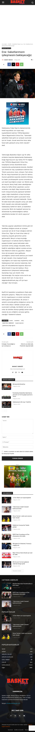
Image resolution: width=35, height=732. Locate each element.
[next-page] (6, 411)
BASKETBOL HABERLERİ (8, 323)
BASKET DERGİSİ (8, 59)
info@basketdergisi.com (13, 703)
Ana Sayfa (4, 44)
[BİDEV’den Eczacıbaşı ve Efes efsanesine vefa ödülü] (6, 537)
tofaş (22, 320)
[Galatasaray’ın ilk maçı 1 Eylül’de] (6, 404)
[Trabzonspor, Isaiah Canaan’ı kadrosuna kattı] (6, 509)
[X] (13, 64)
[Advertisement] (17, 23)
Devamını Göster (17, 571)
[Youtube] (22, 372)
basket (11, 320)
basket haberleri (19, 323)
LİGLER (9, 44)
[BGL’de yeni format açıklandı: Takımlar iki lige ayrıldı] (6, 564)
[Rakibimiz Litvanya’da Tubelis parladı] (6, 527)
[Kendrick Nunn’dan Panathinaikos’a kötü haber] (6, 586)
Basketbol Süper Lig (17, 44)
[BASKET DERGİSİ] (3, 60)
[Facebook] (9, 64)
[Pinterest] (17, 64)
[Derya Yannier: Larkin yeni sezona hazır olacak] (6, 518)
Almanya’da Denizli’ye (19, 384)
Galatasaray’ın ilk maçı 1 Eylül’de (22, 402)
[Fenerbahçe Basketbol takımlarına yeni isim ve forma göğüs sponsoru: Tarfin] (6, 395)
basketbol (17, 320)
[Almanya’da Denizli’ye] (6, 386)
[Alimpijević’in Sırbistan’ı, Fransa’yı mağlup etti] (6, 546)
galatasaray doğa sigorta (9, 325)
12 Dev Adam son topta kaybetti (22, 497)
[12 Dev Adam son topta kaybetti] (6, 500)
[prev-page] (3, 411)
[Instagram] (16, 372)
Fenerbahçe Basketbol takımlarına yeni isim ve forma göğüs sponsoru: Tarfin (23, 394)
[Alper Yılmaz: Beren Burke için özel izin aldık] (6, 555)
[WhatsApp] (21, 64)
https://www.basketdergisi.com (17, 369)
